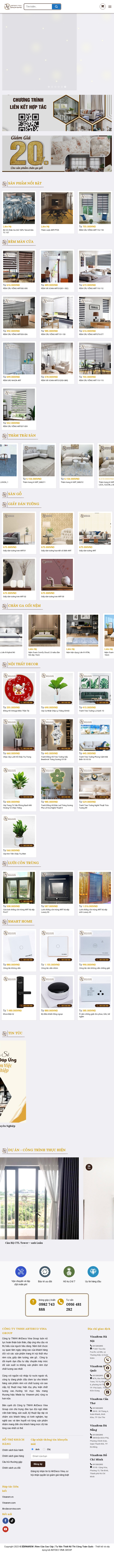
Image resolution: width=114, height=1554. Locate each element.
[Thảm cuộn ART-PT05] (57, 208)
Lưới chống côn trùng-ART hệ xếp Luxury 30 (55, 910)
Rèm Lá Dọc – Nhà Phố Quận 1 (36, 1243)
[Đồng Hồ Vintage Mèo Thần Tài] (19, 689)
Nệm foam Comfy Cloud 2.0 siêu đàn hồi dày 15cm (38, 653)
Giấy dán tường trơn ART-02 (14, 596)
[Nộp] (56, 6)
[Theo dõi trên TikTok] (12, 1521)
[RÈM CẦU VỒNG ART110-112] (95, 266)
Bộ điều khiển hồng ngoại (52, 1014)
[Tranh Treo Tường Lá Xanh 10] (95, 689)
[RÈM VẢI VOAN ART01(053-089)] (57, 358)
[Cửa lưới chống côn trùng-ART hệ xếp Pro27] (19, 888)
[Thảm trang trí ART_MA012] (64, 460)
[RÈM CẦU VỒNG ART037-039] (19, 404)
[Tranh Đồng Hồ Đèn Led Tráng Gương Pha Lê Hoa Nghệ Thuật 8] (57, 783)
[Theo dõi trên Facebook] (5, 1521)
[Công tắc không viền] (19, 946)
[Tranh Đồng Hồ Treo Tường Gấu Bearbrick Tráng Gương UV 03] (57, 735)
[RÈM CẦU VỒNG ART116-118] (95, 208)
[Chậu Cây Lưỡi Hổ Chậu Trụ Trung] (19, 735)
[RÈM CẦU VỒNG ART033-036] (19, 312)
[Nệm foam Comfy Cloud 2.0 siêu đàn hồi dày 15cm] (39, 630)
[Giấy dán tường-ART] (95, 529)
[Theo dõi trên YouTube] (5, 1529)
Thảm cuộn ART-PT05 (50, 230)
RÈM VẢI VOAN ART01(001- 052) (54, 288)
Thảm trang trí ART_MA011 (21, 482)
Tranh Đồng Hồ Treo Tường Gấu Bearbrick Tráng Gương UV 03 (54, 758)
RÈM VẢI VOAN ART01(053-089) (54, 380)
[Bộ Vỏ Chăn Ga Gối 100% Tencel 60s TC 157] (19, 208)
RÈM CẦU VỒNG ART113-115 (91, 380)
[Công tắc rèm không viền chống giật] (95, 946)
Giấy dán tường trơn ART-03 (52, 596)
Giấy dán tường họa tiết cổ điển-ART (56, 551)
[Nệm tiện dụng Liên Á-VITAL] (77, 630)
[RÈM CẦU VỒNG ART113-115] (95, 358)
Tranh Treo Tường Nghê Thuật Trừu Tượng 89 (94, 806)
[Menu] (110, 6)
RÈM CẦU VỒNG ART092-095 (15, 288)
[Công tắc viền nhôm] (57, 946)
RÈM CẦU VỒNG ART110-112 (91, 288)
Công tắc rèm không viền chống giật (94, 968)
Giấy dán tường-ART (87, 551)
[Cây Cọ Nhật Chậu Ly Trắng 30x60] (57, 689)
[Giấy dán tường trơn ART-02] (19, 575)
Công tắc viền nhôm (49, 968)
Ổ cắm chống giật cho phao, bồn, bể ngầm (94, 1015)
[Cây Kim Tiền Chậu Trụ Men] (19, 832)
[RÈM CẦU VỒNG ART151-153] (57, 312)
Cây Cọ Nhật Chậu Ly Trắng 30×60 (55, 711)
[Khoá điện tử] (19, 992)
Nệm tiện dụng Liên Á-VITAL (73, 652)
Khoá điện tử (8, 1014)
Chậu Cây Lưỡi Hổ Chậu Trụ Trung (17, 757)
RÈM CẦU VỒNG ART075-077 (91, 334)
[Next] (109, 52)
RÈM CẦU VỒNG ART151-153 (53, 334)
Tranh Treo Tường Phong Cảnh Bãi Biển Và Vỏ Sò (93, 758)
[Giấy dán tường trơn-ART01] (19, 529)
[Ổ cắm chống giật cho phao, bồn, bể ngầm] (95, 992)
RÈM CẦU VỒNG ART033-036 (15, 334)
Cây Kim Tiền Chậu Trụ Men (14, 854)
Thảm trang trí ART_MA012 (59, 482)
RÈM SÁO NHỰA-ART (12, 380)
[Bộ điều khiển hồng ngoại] (57, 992)
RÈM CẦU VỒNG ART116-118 (91, 230)
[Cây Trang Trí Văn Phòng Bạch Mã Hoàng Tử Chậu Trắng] (19, 783)
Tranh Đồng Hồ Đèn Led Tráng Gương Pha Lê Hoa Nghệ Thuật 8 (57, 806)
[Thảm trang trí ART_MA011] (26, 460)
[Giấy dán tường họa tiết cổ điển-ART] (57, 529)
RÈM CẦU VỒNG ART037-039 (15, 426)
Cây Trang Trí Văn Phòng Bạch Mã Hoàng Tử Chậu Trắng (17, 806)
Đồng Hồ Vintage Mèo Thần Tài (16, 711)
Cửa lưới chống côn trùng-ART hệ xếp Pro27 (19, 910)
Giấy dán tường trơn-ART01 (14, 551)
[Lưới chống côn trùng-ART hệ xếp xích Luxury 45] (95, 888)
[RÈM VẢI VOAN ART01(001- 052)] (57, 266)
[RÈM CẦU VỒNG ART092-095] (19, 266)
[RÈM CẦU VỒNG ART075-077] (95, 312)
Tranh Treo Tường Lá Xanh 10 (91, 711)
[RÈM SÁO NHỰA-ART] (19, 358)
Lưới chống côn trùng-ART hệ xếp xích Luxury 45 (93, 910)
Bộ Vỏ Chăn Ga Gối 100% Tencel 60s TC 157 (18, 231)
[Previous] (5, 52)
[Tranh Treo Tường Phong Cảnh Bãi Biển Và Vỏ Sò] (95, 735)
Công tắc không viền (12, 968)
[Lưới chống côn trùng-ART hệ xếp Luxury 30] (57, 888)
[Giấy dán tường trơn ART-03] (57, 575)
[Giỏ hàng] (103, 6)
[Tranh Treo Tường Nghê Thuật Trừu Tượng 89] (95, 783)
